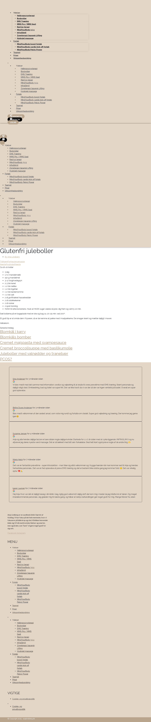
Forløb (16, 41)
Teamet (16, 53)
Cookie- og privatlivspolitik (23, 699)
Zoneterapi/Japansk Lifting (29, 35)
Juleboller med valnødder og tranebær (34, 353)
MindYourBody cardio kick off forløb (33, 47)
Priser (15, 55)
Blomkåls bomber (15, 337)
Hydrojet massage (25, 38)
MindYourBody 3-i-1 (26, 30)
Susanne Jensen (20, 434)
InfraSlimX (21, 33)
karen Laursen (19, 488)
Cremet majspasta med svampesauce (33, 342)
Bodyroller (22, 18)
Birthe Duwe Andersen (22, 408)
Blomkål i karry (13, 331)
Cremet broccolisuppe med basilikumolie (36, 348)
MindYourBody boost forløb (29, 44)
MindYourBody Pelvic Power (29, 50)
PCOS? (6, 359)
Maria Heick (18, 459)
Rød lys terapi (23, 27)
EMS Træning (23, 21)
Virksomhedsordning (22, 58)
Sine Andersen (19, 379)
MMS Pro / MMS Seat (26, 24)
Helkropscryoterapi (26, 16)
